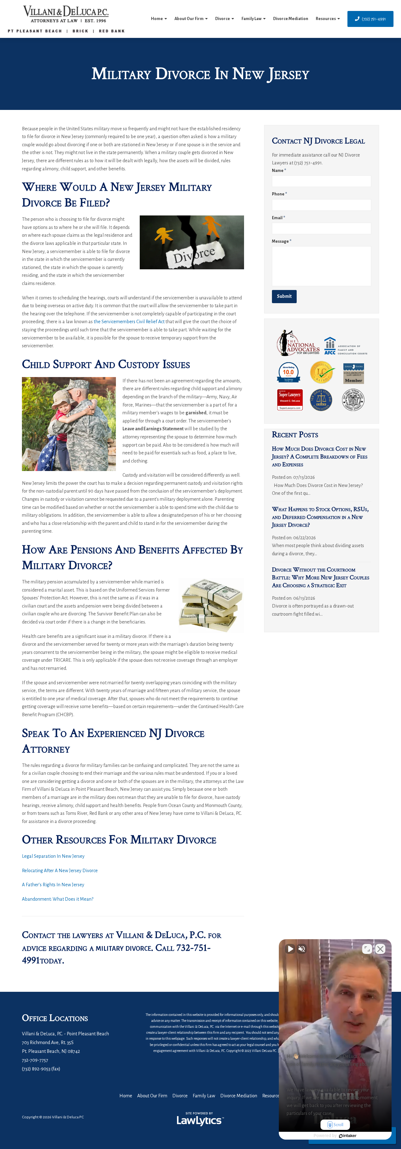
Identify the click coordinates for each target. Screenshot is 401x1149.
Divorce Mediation (290, 19)
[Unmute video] (290, 949)
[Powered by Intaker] (347, 1136)
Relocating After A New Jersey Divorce (60, 870)
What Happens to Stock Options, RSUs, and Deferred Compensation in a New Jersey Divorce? (320, 517)
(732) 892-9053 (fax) (41, 1068)
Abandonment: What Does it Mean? (57, 899)
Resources (326, 19)
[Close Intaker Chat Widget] (380, 949)
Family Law (252, 19)
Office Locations (55, 1018)
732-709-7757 (35, 1060)
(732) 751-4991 (374, 19)
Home (157, 19)
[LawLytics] (200, 1119)
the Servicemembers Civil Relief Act (129, 321)
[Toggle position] (367, 949)
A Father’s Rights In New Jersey (53, 884)
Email (278, 218)
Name (279, 170)
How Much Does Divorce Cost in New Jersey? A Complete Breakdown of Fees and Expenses (319, 456)
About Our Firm (189, 19)
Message (281, 241)
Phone (279, 194)
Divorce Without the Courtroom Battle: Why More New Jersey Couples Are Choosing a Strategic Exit (320, 577)
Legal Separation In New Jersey (53, 856)
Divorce (222, 19)
